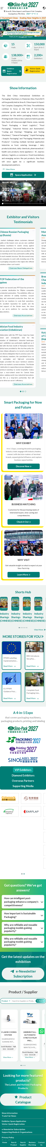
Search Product (13, 1143)
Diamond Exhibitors (23, 775)
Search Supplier (23, 1143)
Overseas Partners (23, 780)
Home (4, 1142)
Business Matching (32, 1143)
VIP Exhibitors (23, 769)
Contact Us (41, 1143)
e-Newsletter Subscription (25, 973)
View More (10, 169)
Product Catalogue (23, 1099)
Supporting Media (23, 786)
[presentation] (1, 25)
